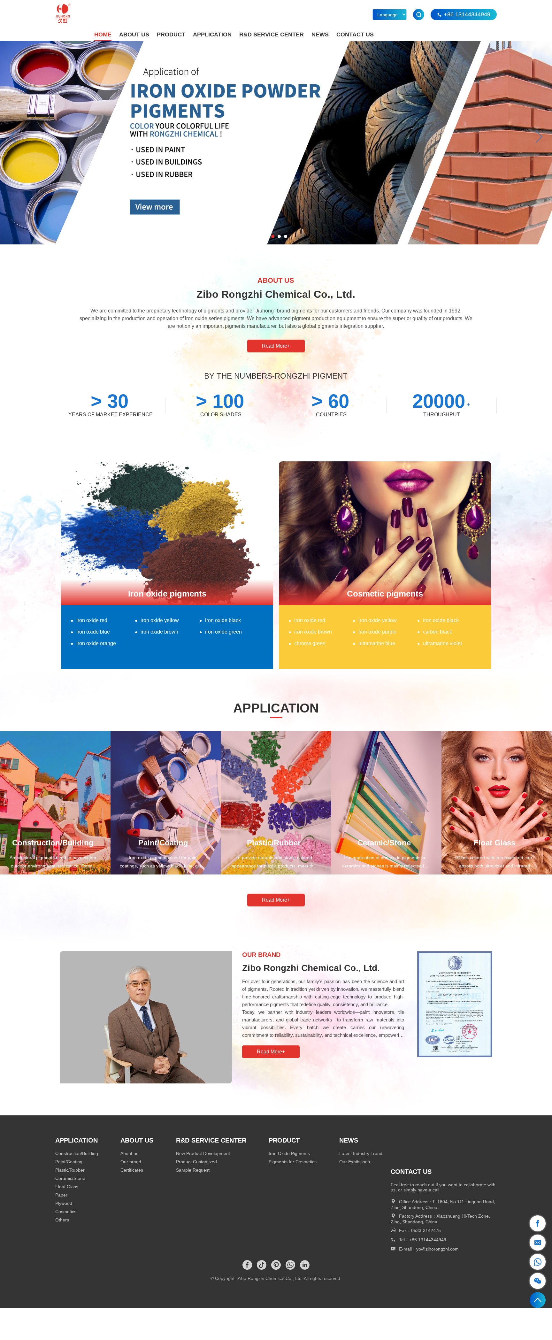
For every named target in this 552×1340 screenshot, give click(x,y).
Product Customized (196, 1161)
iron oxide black (220, 620)
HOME (102, 34)
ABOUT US (134, 34)
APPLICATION (212, 34)
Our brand (130, 1161)
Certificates (131, 1170)
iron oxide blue (90, 632)
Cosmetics (65, 1211)
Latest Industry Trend (360, 1153)
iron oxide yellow (157, 620)
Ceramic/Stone (70, 1178)
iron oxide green (220, 632)
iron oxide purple (374, 632)
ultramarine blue (374, 643)
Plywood (63, 1203)
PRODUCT (171, 34)
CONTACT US (355, 34)
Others (62, 1219)
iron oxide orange (93, 643)
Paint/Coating (68, 1161)
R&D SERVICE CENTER (271, 34)
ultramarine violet (439, 643)
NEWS (320, 34)
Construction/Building (76, 1153)
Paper (61, 1195)
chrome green (307, 643)
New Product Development (203, 1153)
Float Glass (66, 1186)
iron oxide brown (156, 632)
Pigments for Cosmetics (293, 1161)
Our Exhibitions (354, 1161)
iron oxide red (89, 620)
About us (129, 1153)
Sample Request (193, 1170)
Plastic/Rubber (70, 1170)
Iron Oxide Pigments (289, 1153)
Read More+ (276, 346)
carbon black (434, 632)
